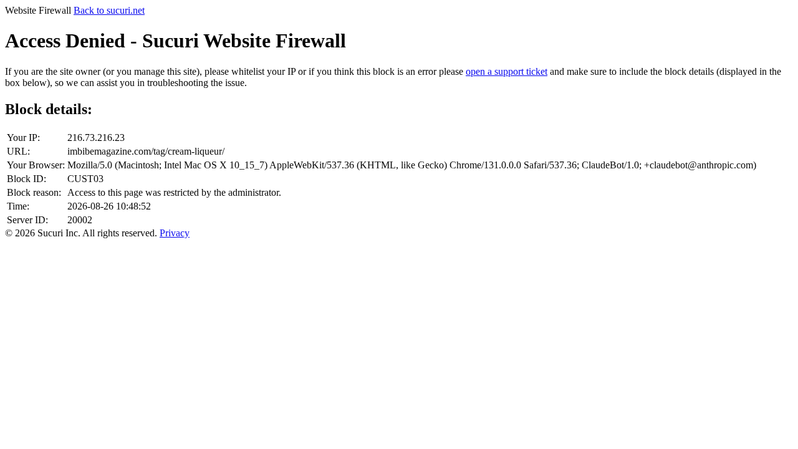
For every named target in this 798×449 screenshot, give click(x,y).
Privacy (175, 233)
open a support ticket (506, 71)
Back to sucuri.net (109, 10)
